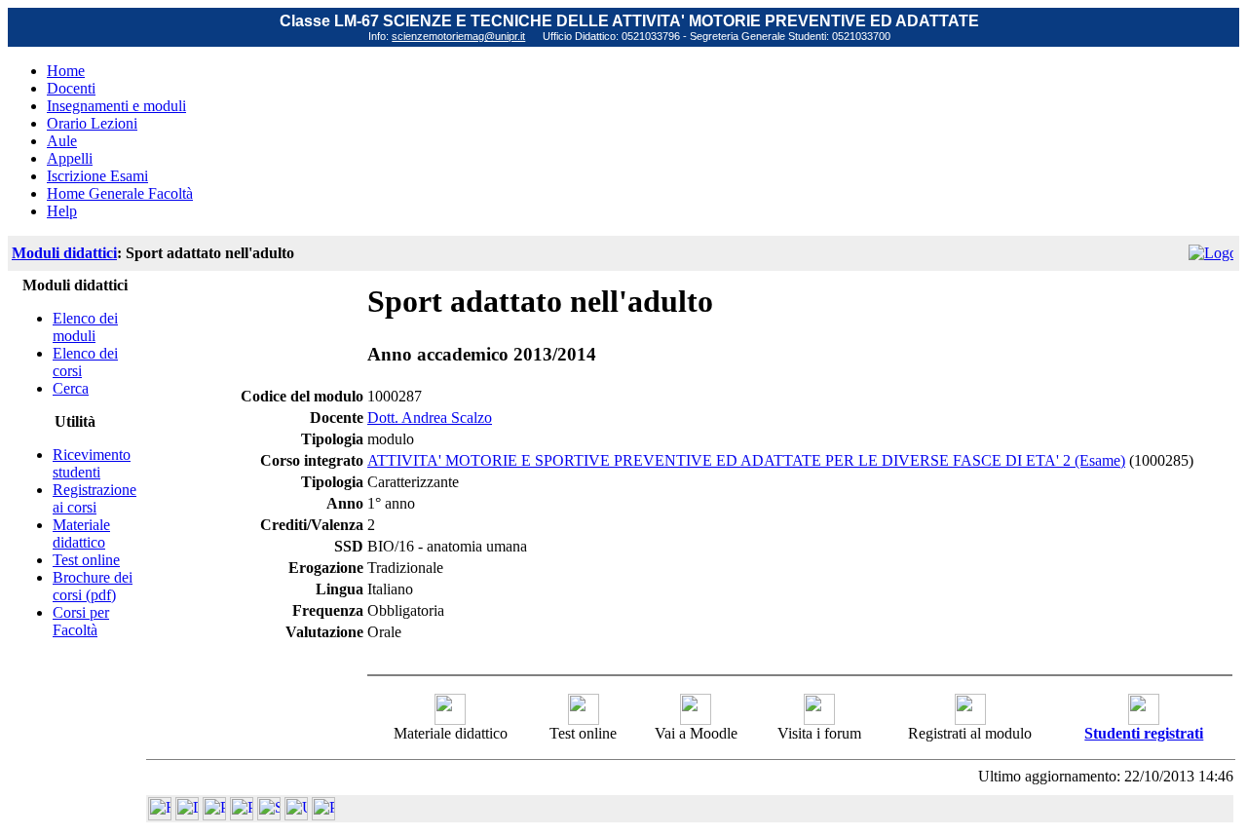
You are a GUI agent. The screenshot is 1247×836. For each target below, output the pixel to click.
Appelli (70, 158)
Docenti (71, 88)
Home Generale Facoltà (120, 193)
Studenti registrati (1143, 733)
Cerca (71, 388)
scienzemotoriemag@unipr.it (458, 36)
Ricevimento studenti (92, 463)
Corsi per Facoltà (81, 621)
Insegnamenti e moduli (116, 105)
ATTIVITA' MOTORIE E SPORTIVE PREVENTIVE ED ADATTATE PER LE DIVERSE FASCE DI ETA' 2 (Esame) (746, 460)
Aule (62, 141)
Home (66, 70)
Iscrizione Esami (97, 176)
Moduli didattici (64, 253)
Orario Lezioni (92, 123)
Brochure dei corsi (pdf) (92, 586)
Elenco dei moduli (85, 327)
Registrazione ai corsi (94, 498)
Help (62, 211)
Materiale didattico (81, 533)
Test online (86, 559)
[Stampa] (323, 815)
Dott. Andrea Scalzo (429, 417)
